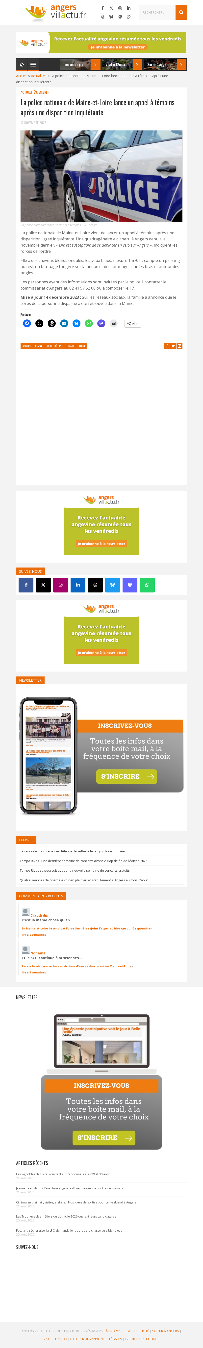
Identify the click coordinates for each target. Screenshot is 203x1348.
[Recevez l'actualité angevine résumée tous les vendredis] (101, 42)
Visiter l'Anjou (55, 1339)
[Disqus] (101, 422)
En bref (43, 92)
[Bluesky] (111, 16)
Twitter (173, 346)
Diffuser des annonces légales (96, 1339)
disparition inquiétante (49, 346)
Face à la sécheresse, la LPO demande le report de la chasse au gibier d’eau (69, 1230)
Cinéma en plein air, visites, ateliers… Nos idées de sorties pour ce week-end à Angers (76, 1202)
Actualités (39, 75)
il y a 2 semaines (34, 934)
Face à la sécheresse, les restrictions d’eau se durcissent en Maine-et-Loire (76, 966)
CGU (128, 1331)
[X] (111, 8)
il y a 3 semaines (34, 972)
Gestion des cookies (142, 1339)
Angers (27, 346)
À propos (113, 1331)
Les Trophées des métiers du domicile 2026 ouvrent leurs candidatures (66, 1216)
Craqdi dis (39, 915)
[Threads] (102, 16)
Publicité (141, 1331)
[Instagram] (120, 8)
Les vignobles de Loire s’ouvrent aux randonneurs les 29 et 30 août (63, 1174)
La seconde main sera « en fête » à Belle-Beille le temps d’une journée (72, 851)
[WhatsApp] (128, 16)
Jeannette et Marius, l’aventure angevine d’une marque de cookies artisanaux (69, 1188)
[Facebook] (102, 8)
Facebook (167, 346)
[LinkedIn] (128, 8)
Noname (38, 953)
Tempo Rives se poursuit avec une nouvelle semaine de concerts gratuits (75, 870)
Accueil (21, 75)
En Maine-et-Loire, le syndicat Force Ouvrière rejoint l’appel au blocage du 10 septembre (86, 928)
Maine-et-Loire (76, 346)
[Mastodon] (120, 16)
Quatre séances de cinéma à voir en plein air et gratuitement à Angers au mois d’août (84, 880)
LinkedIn (179, 346)
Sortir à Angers (165, 1331)
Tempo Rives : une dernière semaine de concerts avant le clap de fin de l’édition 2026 (83, 861)
